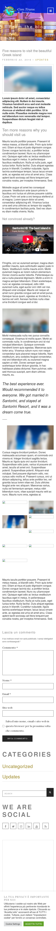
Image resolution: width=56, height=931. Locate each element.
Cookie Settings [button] (13, 923)
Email (6, 694)
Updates (42, 59)
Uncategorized (17, 766)
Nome (7, 680)
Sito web (7, 707)
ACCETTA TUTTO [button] (33, 923)
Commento (10, 647)
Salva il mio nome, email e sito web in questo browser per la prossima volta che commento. (28, 726)
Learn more (28, 886)
